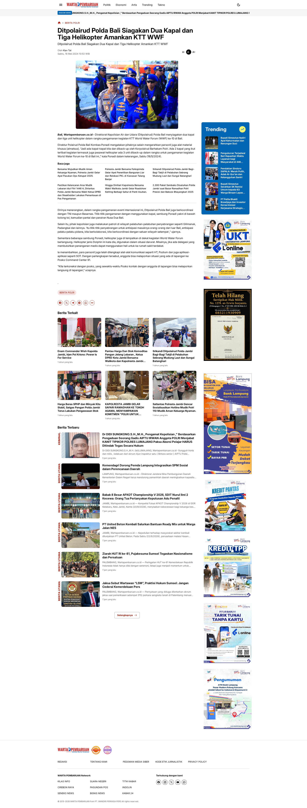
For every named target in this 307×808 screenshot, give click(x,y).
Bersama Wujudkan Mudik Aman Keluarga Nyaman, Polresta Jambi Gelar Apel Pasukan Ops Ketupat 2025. (79, 172)
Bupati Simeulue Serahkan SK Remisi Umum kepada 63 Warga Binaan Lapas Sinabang (232, 188)
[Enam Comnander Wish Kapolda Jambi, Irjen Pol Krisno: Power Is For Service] (79, 332)
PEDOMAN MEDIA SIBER (136, 761)
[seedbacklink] (96, 750)
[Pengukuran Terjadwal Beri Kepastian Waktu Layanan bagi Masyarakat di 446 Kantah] (211, 158)
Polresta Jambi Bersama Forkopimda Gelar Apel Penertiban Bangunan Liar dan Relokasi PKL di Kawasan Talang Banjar (125, 174)
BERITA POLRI (66, 292)
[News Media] (107, 750)
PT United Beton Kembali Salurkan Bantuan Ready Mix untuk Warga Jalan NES (148, 526)
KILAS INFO (64, 781)
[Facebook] (60, 302)
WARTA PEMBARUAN (80, 801)
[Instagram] (165, 782)
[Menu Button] (61, 5)
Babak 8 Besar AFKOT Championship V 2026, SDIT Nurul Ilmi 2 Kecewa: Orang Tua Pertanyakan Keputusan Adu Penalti (145, 496)
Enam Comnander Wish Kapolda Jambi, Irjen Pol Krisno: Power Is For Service (78, 354)
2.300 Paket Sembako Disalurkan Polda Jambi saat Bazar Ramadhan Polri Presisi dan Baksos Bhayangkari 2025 (174, 188)
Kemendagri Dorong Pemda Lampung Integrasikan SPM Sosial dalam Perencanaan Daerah (145, 467)
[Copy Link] (92, 302)
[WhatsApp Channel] (184, 782)
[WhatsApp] (85, 302)
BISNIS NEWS (97, 793)
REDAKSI (62, 761)
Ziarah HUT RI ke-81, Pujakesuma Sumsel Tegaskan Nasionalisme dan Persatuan (147, 555)
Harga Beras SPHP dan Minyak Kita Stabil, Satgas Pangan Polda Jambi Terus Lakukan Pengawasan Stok (79, 407)
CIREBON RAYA (66, 787)
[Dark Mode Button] (238, 5)
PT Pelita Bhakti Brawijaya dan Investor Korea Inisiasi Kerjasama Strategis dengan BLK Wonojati (233, 203)
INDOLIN (127, 787)
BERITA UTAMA (59, 473)
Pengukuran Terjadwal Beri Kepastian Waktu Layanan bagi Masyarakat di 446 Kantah (233, 157)
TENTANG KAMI (98, 761)
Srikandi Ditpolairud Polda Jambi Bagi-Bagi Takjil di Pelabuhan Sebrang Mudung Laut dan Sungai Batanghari (173, 172)
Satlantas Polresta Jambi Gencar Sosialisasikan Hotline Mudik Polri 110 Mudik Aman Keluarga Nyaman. (174, 407)
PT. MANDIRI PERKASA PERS (108, 801)
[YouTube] (177, 782)
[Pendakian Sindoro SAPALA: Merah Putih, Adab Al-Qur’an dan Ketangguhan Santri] (211, 173)
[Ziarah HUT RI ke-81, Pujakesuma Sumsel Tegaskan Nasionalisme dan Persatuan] (80, 564)
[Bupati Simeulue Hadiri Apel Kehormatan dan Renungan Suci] (211, 142)
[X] (66, 302)
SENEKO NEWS (66, 793)
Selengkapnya (125, 615)
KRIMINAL (59, 438)
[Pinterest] (79, 302)
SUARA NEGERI (98, 781)
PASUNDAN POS (99, 787)
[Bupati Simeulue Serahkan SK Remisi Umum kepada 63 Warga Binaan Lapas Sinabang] (211, 188)
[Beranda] (59, 22)
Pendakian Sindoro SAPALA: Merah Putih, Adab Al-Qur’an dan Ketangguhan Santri (233, 173)
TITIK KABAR (129, 781)
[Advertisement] (225, 69)
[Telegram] (72, 302)
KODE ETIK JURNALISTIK (168, 761)
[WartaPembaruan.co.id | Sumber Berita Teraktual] (82, 5)
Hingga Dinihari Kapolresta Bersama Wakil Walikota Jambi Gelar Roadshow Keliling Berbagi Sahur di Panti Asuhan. (126, 188)
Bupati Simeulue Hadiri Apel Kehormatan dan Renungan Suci (233, 140)
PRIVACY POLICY (197, 761)
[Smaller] (183, 52)
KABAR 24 (127, 793)
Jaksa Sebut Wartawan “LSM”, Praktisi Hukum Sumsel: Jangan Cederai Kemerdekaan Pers (145, 584)
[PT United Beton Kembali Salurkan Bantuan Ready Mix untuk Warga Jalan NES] (80, 535)
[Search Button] (246, 4)
